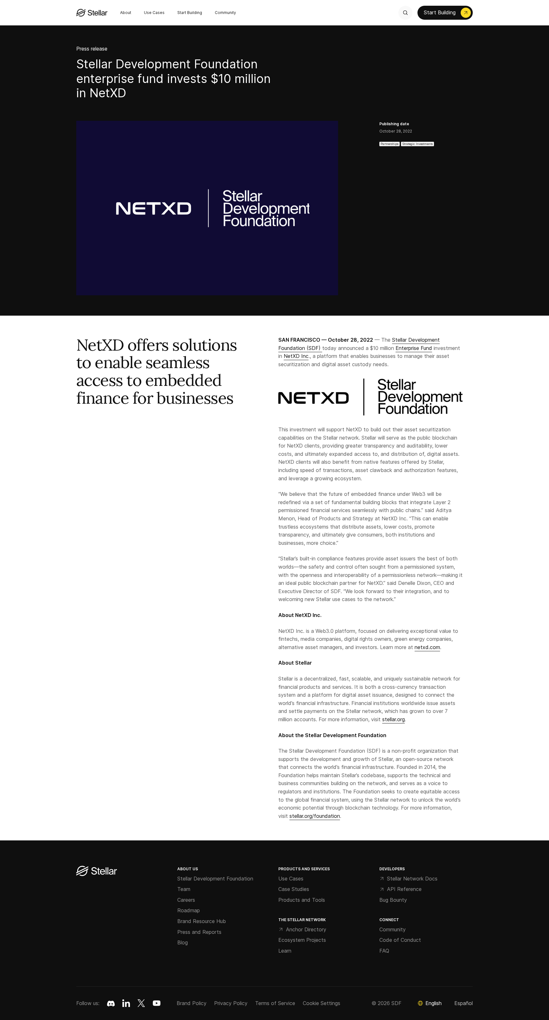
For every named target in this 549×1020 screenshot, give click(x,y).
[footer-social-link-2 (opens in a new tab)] (141, 1003)
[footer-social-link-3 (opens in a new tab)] (156, 1003)
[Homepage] (96, 871)
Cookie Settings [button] (321, 1003)
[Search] (405, 13)
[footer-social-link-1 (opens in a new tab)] (126, 1003)
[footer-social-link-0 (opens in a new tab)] (111, 1003)
